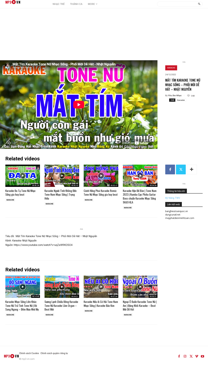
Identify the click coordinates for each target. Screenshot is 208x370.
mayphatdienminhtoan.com (179, 218)
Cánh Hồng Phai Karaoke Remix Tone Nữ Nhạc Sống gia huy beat (101, 193)
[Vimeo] (196, 356)
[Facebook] (170, 169)
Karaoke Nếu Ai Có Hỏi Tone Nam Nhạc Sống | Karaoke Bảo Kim (101, 304)
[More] (192, 169)
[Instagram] (185, 356)
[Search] (199, 4)
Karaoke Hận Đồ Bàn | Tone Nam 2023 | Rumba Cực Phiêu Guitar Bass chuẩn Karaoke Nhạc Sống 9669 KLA (139, 196)
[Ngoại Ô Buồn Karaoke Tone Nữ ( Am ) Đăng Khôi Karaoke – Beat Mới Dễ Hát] (140, 287)
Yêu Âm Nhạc (175, 95)
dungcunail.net (172, 214)
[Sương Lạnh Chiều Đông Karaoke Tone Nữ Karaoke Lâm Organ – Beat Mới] (62, 287)
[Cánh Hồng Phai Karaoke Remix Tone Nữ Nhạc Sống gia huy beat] (101, 176)
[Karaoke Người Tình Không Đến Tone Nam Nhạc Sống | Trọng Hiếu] (62, 176)
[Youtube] (202, 356)
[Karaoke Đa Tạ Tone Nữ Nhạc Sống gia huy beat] (22, 176)
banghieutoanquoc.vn (176, 211)
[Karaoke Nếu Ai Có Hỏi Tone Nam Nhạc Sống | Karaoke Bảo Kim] (101, 287)
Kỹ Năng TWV (172, 197)
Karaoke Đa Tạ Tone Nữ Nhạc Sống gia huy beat (20, 193)
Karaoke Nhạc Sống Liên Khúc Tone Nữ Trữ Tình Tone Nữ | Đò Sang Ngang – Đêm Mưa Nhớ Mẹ (22, 306)
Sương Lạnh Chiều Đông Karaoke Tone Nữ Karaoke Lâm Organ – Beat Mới (61, 306)
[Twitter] (181, 169)
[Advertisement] (104, 36)
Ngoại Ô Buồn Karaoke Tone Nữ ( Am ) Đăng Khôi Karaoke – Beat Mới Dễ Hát (140, 306)
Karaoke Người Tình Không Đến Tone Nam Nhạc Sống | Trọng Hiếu (61, 195)
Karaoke (171, 68)
